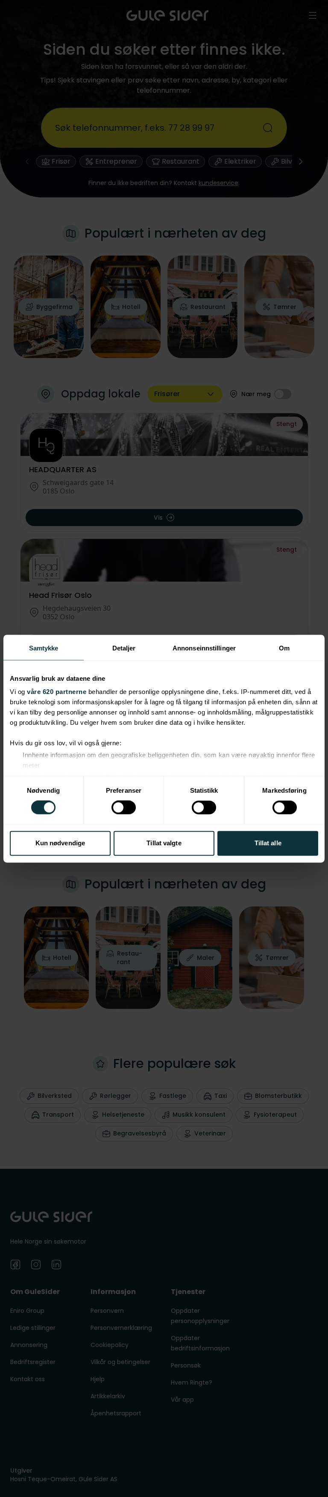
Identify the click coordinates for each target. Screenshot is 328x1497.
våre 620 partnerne (56, 691)
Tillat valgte (163, 843)
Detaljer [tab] (124, 648)
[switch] (123, 808)
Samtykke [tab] (44, 648)
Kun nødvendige (60, 843)
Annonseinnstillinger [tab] (204, 648)
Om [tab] (284, 648)
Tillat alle (268, 843)
